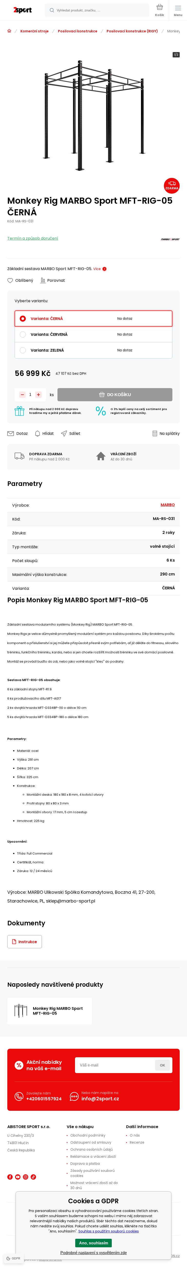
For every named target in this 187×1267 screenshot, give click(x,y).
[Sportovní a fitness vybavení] (9, 31)
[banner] (23, 11)
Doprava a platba (85, 1163)
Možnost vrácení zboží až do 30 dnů (94, 1185)
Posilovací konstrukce (77, 31)
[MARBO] (170, 240)
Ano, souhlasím (93, 1243)
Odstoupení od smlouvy (90, 1142)
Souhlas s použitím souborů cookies (108, 1231)
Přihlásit (162, 1065)
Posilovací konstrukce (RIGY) (132, 31)
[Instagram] (25, 1177)
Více (97, 268)
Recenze (137, 1142)
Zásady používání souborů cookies (92, 1173)
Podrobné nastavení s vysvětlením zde (93, 1253)
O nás (135, 1135)
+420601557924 (44, 1099)
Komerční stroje (34, 31)
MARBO (168, 505)
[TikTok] (33, 1177)
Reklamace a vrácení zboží (93, 1156)
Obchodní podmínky (87, 1135)
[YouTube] (17, 1177)
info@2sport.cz (100, 1098)
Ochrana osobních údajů (91, 1149)
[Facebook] (10, 1177)
